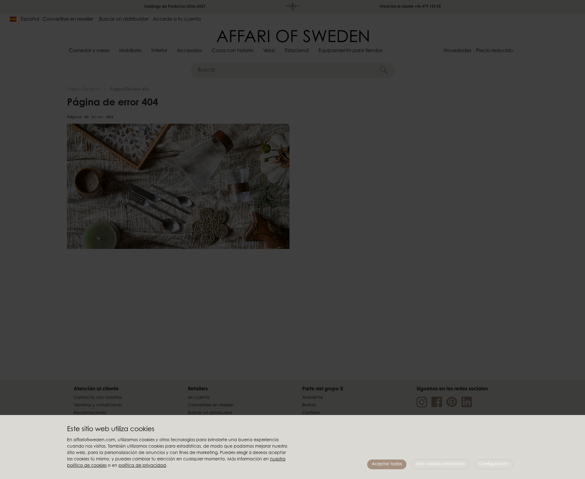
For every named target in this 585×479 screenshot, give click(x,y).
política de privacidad (142, 466)
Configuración (494, 464)
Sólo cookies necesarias (440, 464)
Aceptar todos (387, 464)
